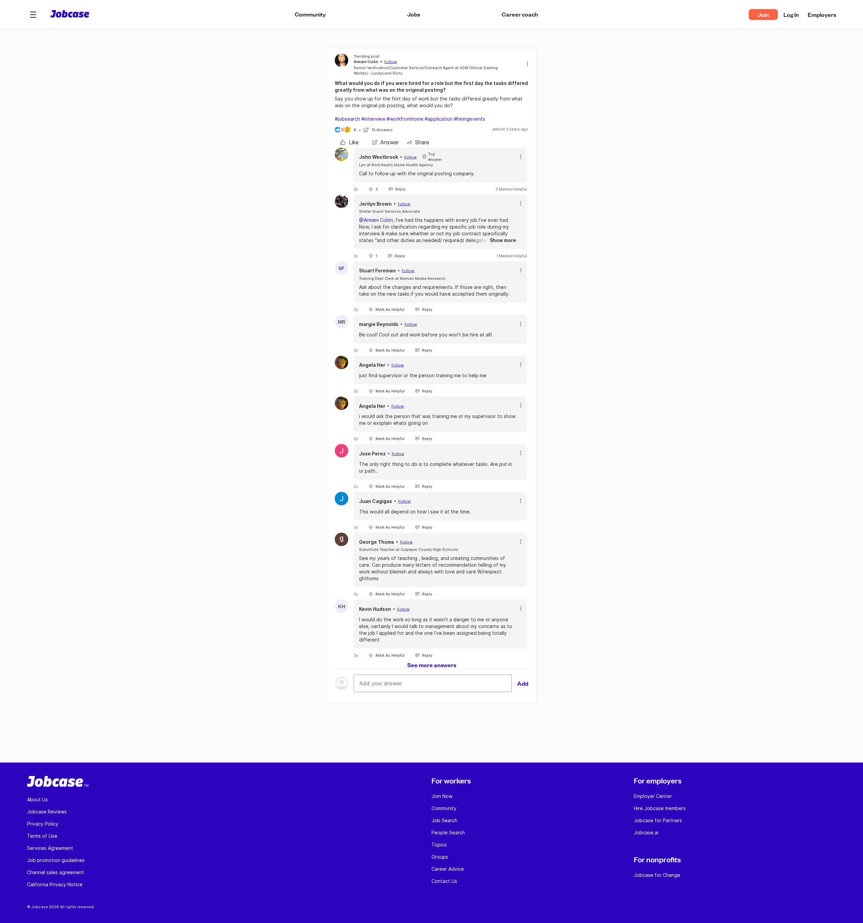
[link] (349, 142)
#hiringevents (469, 119)
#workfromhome (405, 119)
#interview (373, 119)
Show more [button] (503, 240)
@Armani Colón (376, 220)
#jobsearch (347, 119)
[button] (33, 14)
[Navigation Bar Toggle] (33, 14)
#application (439, 119)
